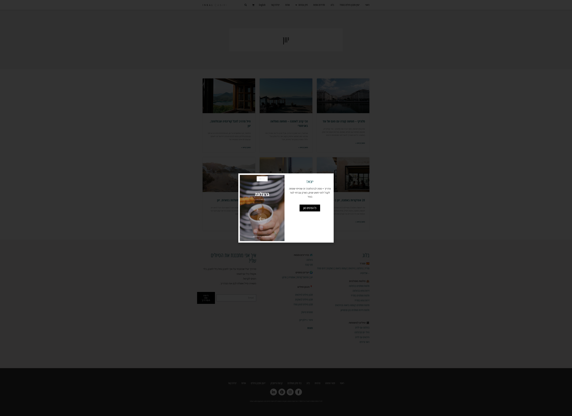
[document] (286, 208)
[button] (242, 177)
